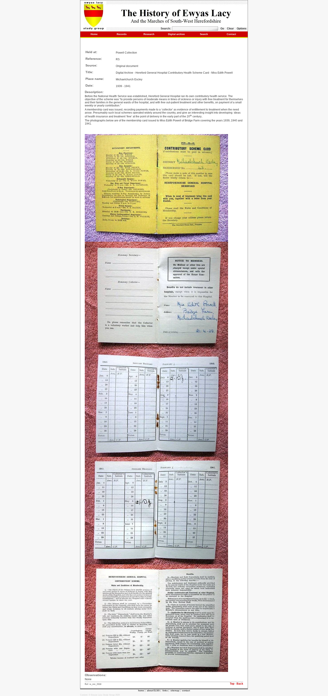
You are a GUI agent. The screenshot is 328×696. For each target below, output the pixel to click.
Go (222, 28)
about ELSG (153, 690)
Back (240, 683)
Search (204, 34)
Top (232, 683)
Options (242, 28)
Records (122, 34)
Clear (230, 28)
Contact (231, 34)
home (141, 690)
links (165, 690)
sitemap (174, 690)
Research (148, 34)
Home (94, 34)
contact (186, 690)
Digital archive (176, 34)
